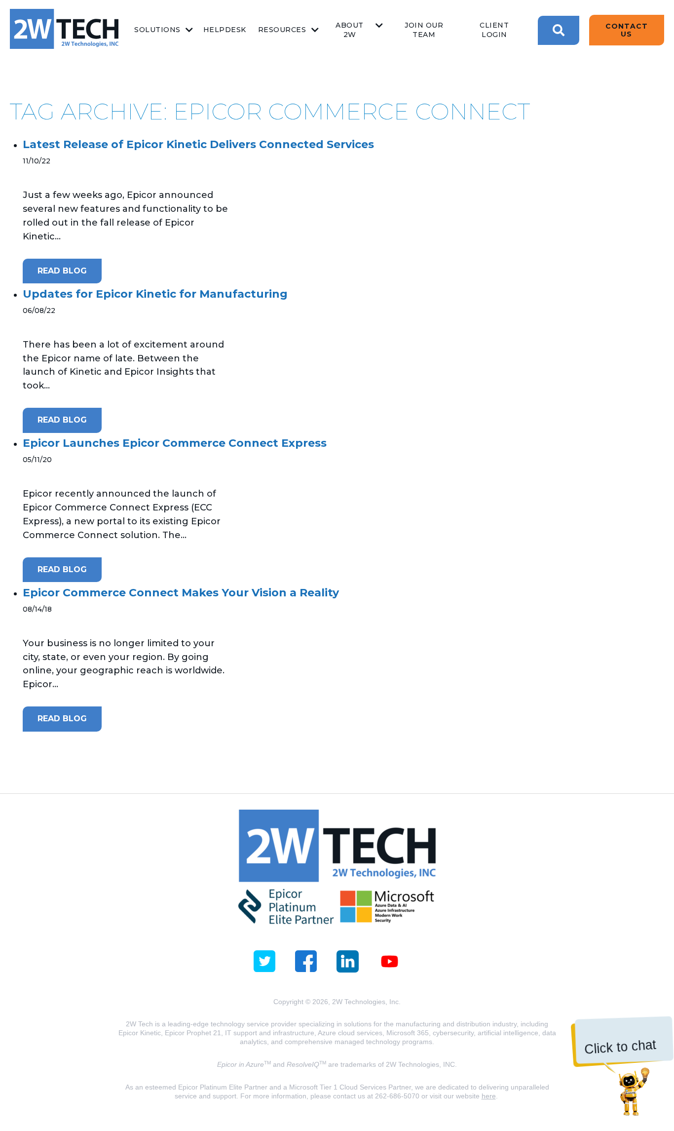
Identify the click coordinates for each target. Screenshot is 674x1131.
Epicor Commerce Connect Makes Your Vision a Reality (181, 592)
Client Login (494, 30)
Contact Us (626, 30)
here (489, 1096)
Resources (282, 29)
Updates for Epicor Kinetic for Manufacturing (155, 294)
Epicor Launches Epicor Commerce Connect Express (175, 443)
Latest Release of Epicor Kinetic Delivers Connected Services (198, 144)
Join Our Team (424, 30)
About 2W (350, 30)
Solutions (157, 29)
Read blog (62, 270)
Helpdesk (224, 29)
